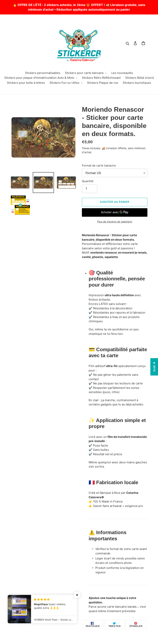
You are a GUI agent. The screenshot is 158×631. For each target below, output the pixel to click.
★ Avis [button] (154, 367)
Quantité (87, 181)
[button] (77, 595)
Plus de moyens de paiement (114, 221)
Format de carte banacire (99, 165)
